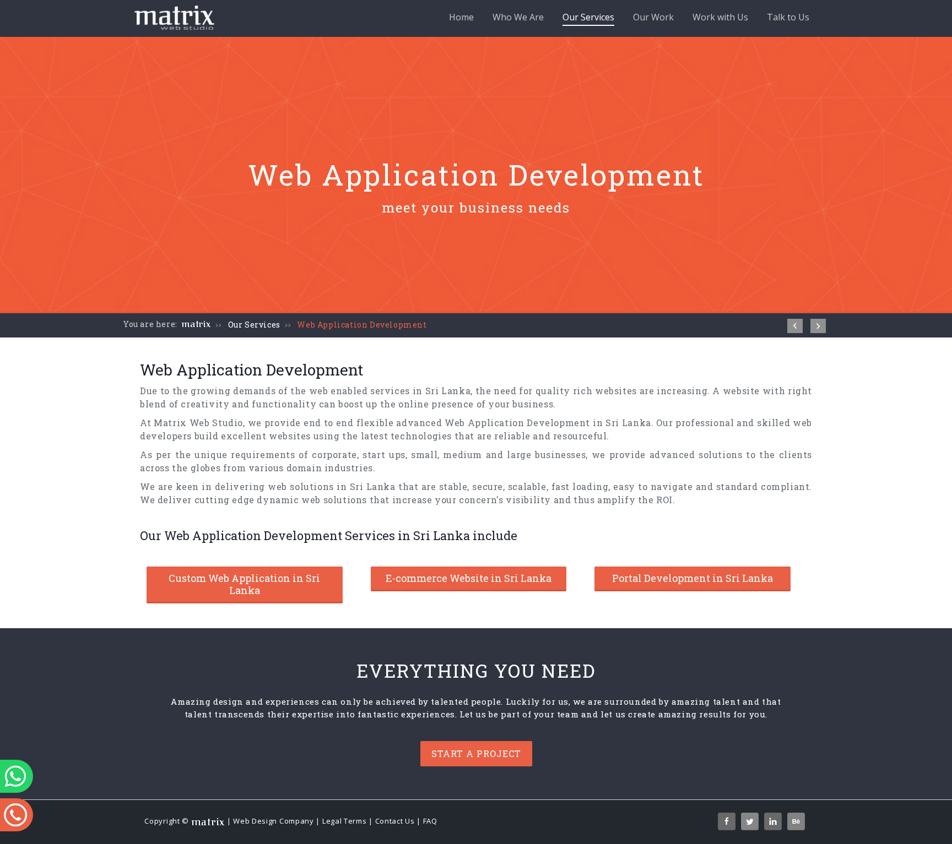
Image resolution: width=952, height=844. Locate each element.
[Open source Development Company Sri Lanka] (818, 326)
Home (461, 17)
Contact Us (395, 821)
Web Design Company (273, 821)
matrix (196, 324)
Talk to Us (788, 17)
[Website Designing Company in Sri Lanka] (795, 326)
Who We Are (518, 17)
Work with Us (720, 17)
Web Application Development (361, 324)
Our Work (653, 17)
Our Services (588, 17)
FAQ (430, 821)
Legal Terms (344, 821)
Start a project (476, 753)
